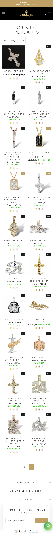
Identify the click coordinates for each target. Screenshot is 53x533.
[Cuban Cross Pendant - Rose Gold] (17, 409)
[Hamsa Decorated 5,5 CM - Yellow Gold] (36, 82)
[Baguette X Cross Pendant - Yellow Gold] (36, 209)
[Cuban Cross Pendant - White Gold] (14, 409)
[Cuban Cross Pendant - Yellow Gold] (11, 409)
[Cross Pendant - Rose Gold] (17, 78)
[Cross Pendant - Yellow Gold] (11, 78)
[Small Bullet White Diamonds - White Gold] (39, 123)
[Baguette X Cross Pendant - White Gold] (39, 209)
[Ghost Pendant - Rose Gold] (17, 328)
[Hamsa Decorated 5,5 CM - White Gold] (39, 82)
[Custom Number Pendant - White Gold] (39, 409)
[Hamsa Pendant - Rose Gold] (17, 249)
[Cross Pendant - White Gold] (14, 78)
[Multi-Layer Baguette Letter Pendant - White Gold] (14, 452)
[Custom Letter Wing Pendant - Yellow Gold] (11, 369)
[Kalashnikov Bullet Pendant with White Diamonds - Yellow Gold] (11, 168)
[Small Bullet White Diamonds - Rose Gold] (42, 123)
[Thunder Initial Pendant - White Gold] (39, 450)
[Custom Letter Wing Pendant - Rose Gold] (17, 369)
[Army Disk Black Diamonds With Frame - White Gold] (39, 163)
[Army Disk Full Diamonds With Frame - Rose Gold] (17, 211)
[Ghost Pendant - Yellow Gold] (11, 328)
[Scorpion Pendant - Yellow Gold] (36, 328)
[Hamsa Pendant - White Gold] (14, 249)
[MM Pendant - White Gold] (39, 367)
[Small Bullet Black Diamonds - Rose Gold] (17, 123)
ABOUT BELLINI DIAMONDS (25, 491)
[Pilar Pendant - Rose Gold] (42, 249)
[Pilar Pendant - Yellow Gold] (36, 249)
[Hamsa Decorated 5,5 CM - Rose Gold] (42, 82)
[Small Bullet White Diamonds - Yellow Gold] (36, 123)
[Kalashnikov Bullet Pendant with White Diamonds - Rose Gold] (17, 168)
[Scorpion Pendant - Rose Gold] (42, 328)
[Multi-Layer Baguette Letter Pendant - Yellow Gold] (11, 452)
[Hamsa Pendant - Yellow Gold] (11, 249)
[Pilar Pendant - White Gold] (39, 249)
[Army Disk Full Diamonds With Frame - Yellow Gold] (11, 211)
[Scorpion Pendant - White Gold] (39, 328)
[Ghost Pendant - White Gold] (14, 328)
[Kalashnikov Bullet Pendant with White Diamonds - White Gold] (14, 168)
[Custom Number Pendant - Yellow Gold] (36, 409)
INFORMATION (26, 499)
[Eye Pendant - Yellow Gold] (11, 288)
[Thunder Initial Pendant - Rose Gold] (42, 450)
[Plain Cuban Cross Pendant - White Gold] (39, 290)
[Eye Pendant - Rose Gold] (17, 288)
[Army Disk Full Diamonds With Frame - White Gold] (14, 211)
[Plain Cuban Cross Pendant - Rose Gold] (42, 290)
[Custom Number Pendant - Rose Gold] (42, 409)
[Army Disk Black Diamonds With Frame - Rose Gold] (42, 163)
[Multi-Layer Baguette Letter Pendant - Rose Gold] (17, 452)
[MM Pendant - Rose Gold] (42, 367)
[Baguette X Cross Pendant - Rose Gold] (42, 209)
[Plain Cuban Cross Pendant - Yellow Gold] (36, 290)
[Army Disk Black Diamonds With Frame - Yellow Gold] (36, 163)
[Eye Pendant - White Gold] (14, 288)
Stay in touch (26, 482)
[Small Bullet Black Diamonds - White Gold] (14, 123)
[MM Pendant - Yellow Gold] (36, 367)
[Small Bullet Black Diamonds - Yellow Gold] (11, 123)
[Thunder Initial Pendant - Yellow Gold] (36, 450)
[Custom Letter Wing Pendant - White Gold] (14, 369)
